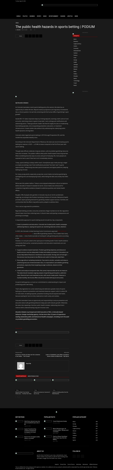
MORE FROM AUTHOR (33, 376)
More (76, 16)
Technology (76, 80)
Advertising (78, 464)
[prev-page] (16, 397)
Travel (75, 83)
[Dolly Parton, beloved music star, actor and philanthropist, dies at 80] (19, 423)
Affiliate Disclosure (93, 464)
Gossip (75, 60)
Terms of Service (71, 464)
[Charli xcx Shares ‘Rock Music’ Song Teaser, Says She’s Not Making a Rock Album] (48, 438)
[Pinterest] (33, 36)
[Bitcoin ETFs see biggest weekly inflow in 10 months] (19, 438)
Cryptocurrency (77, 43)
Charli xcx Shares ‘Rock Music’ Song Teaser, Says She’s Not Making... (60, 438)
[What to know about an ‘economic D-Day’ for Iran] (42, 385)
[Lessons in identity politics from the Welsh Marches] (60, 385)
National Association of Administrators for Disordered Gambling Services (41, 238)
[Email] (40, 36)
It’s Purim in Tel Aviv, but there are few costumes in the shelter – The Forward (27, 355)
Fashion (62, 16)
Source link (18, 328)
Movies (75, 69)
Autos (75, 39)
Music (45, 16)
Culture (75, 46)
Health (75, 62)
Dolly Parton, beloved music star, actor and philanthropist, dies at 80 (32, 423)
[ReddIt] (37, 36)
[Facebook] (91, 1)
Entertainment (53, 16)
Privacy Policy (63, 464)
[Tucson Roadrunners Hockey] (48, 423)
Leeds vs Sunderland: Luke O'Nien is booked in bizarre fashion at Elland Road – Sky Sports (57, 355)
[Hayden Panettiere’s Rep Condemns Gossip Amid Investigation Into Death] (19, 431)
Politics (25, 16)
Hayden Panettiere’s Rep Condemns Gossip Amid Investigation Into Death (30, 430)
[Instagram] (94, 1)
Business (32, 16)
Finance (75, 55)
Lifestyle (70, 16)
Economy (76, 48)
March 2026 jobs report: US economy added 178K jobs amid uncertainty (60, 430)
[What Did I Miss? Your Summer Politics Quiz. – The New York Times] (23, 385)
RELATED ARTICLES (21, 376)
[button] (89, 1)
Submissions (85, 464)
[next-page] (19, 397)
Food (75, 57)
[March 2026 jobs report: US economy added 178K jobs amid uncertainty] (48, 430)
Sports (39, 16)
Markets (76, 67)
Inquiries (57, 464)
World (19, 16)
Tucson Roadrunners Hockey (60, 421)
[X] (96, 1)
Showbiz (76, 76)
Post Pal (18, 29)
